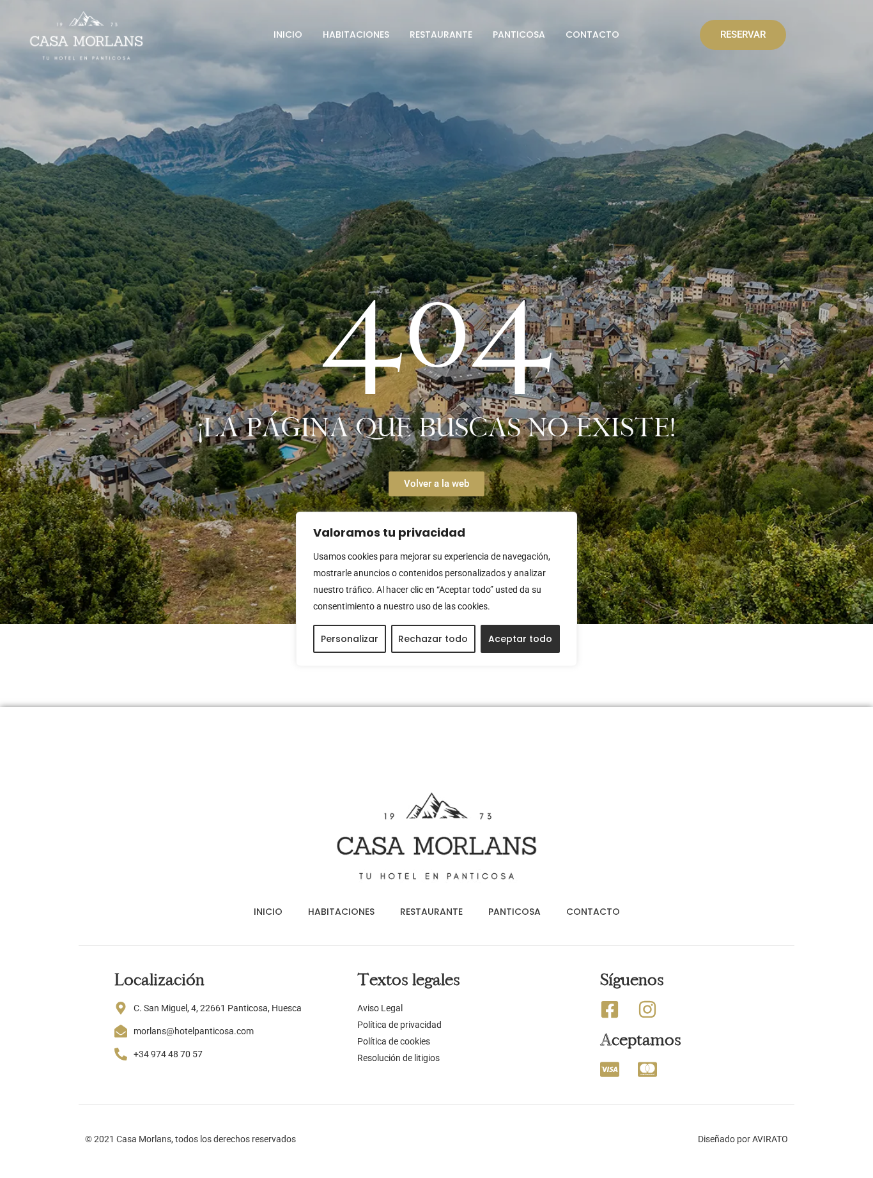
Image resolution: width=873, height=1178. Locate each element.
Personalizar (349, 638)
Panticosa (519, 34)
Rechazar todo (433, 638)
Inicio (288, 34)
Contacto (592, 34)
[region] (436, 589)
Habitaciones (356, 34)
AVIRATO (770, 1139)
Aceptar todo (520, 638)
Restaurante (441, 34)
